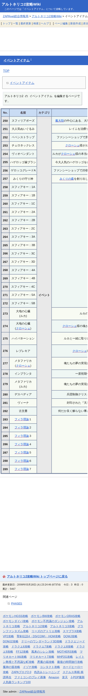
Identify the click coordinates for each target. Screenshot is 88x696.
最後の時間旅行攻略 (70, 661)
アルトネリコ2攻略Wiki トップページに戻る (37, 576)
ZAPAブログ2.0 (21, 672)
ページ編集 (61, 23)
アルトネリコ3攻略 (62, 626)
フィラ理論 (22, 419)
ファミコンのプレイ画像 (30, 677)
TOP (6, 70)
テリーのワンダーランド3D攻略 (41, 641)
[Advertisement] (44, 39)
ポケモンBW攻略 (42, 616)
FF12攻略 (22, 651)
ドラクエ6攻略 (20, 646)
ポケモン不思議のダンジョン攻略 (53, 621)
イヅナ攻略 (30, 667)
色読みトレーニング (47, 672)
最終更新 (25, 23)
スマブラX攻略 (72, 631)
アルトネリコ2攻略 (35, 626)
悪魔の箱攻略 (45, 661)
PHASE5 (16, 603)
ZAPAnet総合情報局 (15, 16)
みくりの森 (67, 178)
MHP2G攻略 (65, 656)
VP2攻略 (8, 636)
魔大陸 (59, 120)
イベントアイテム (16, 60)
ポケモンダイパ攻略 (16, 621)
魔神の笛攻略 (11, 667)
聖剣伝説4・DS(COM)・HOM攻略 (39, 636)
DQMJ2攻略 (10, 641)
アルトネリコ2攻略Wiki (21, 4)
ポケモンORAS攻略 (67, 616)
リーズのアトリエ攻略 (46, 631)
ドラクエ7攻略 (42, 646)
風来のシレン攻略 (42, 651)
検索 (36, 23)
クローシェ (72, 145)
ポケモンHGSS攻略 (15, 616)
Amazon (54, 677)
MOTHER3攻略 (67, 651)
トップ (7, 23)
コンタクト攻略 (50, 667)
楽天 (65, 677)
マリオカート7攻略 (42, 656)
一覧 (15, 23)
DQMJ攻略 (70, 636)
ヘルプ (45, 23)
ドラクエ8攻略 (64, 646)
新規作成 (75, 23)
